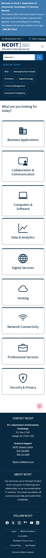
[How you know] (22, 39)
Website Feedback (27, 531)
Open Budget (30, 545)
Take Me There (9, 29)
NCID (7, 71)
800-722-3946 (23, 454)
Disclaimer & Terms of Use (23, 540)
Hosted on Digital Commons (23, 552)
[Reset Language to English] (30, 39)
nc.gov (13, 531)
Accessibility (23, 536)
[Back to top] (39, 406)
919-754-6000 (23, 450)
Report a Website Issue (23, 462)
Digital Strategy (26, 78)
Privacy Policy (15, 545)
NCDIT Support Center (23, 447)
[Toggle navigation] (42, 46)
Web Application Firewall (24, 71)
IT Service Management (15, 86)
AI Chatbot (9, 78)
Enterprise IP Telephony (15, 93)
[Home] (16, 44)
